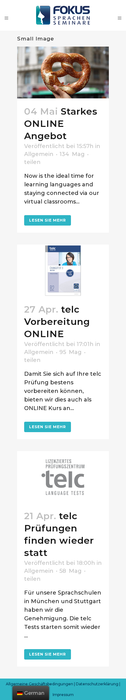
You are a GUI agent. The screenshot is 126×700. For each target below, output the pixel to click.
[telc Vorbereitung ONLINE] (63, 270)
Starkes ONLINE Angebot (61, 124)
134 (72, 154)
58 (70, 571)
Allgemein (39, 154)
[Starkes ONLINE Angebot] (63, 72)
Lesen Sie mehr (47, 220)
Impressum (63, 694)
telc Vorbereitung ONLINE (57, 322)
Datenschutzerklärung (97, 684)
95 (70, 352)
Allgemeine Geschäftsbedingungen (39, 684)
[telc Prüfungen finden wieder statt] (63, 477)
